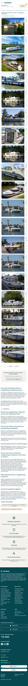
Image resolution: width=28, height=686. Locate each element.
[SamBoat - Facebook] (2, 644)
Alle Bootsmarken (19, 603)
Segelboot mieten (19, 592)
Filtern (23, 5)
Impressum (3, 674)
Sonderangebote (19, 601)
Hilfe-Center (18, 611)
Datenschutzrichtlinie (19, 674)
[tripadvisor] (4, 660)
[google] (3, 655)
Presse (2, 600)
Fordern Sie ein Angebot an (14, 379)
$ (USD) (14, 670)
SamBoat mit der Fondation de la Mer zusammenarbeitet (13, 496)
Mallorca (2, 612)
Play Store (15, 629)
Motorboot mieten (19, 588)
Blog (2, 604)
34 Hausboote (6, 409)
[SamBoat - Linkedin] (7, 644)
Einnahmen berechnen (5, 594)
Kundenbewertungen (5, 599)
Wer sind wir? (4, 588)
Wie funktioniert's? (19, 612)
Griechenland (4, 616)
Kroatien (3, 611)
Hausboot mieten (19, 596)
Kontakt (16, 614)
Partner (16, 675)
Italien (2, 615)
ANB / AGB (3, 675)
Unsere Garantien (5, 591)
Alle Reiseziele (4, 618)
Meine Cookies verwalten (20, 615)
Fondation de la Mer (5, 602)
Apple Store (15, 625)
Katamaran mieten (19, 594)
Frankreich (3, 614)
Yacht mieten (18, 591)
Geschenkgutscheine (5, 596)
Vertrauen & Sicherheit (6, 592)
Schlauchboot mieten (19, 590)
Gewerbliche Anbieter (6, 595)
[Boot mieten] (6, 2)
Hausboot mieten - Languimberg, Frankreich (11, 509)
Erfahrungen (3, 603)
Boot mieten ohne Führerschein (19, 598)
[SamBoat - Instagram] (5, 644)
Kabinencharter (18, 600)
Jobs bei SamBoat (5, 590)
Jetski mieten (18, 595)
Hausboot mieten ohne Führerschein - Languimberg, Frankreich (14, 505)
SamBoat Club (4, 598)
